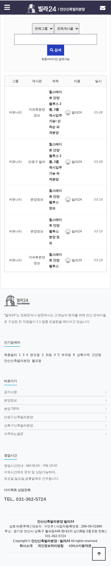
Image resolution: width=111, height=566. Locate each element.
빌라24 (76, 112)
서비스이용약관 (80, 546)
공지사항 (10, 392)
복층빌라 (10, 355)
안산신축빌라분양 (17, 361)
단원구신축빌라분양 (18, 417)
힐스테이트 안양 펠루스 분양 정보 (55, 231)
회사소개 (26, 546)
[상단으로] (99, 554)
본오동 (35, 355)
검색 (57, 50)
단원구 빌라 (36, 162)
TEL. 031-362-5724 (25, 499)
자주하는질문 (13, 434)
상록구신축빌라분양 (18, 425)
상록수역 (83, 355)
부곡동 (66, 355)
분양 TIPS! (11, 409)
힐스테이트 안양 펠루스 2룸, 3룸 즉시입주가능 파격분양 (55, 161)
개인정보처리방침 (51, 546)
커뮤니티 (15, 112)
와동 (49, 355)
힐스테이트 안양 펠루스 (55, 260)
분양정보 (36, 199)
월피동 (36, 361)
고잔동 (96, 355)
